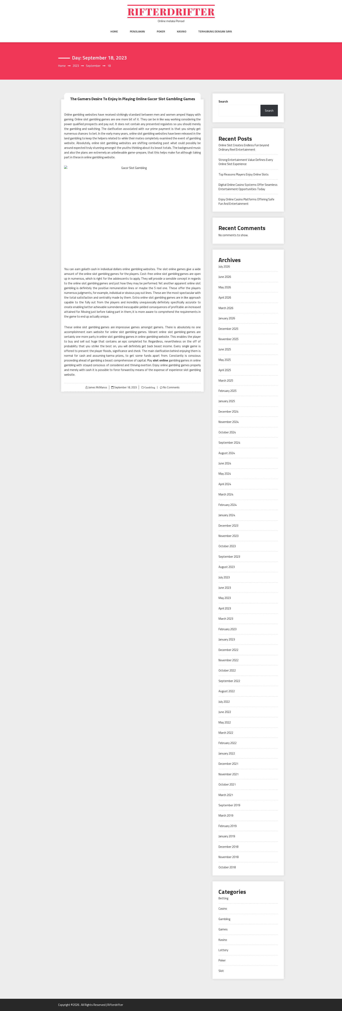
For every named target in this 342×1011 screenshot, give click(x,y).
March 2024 (225, 494)
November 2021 (228, 774)
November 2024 (228, 422)
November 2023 (228, 536)
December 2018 (228, 846)
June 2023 (224, 587)
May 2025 (224, 359)
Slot (221, 971)
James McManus (97, 387)
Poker (161, 31)
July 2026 (224, 266)
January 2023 (226, 639)
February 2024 (227, 505)
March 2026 (225, 308)
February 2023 (227, 629)
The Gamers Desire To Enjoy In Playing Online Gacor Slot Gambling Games (132, 99)
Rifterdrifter (171, 11)
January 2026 (226, 318)
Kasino (181, 31)
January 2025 (226, 401)
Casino (222, 908)
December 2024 (228, 411)
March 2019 (225, 815)
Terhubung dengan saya (215, 31)
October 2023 (227, 546)
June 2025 (224, 349)
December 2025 (228, 328)
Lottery (223, 950)
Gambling (149, 387)
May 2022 (224, 722)
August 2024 (226, 453)
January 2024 (226, 515)
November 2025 (228, 339)
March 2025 (225, 380)
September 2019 (229, 805)
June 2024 (224, 463)
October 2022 (227, 670)
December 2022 (228, 650)
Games (223, 929)
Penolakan (137, 31)
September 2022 (229, 681)
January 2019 (226, 836)
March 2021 (225, 795)
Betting (223, 898)
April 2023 (224, 608)
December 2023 (228, 525)
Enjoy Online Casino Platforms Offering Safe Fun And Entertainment (246, 201)
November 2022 (228, 660)
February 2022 (227, 743)
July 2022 (224, 701)
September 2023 (229, 556)
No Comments (171, 387)
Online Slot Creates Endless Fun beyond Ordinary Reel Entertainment (243, 147)
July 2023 (224, 577)
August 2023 (226, 567)
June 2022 (224, 712)
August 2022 (226, 691)
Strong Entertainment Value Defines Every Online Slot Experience (245, 161)
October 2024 (227, 432)
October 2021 (227, 784)
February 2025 (227, 391)
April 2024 (224, 484)
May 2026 (224, 287)
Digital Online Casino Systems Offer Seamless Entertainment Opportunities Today (247, 186)
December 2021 (228, 763)
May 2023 (224, 598)
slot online (160, 360)
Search (223, 101)
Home (114, 31)
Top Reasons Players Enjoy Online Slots (243, 174)
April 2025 (224, 370)
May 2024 (224, 473)
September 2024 (229, 442)
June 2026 (224, 276)
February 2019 (227, 826)
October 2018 (227, 867)
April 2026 (224, 297)
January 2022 (226, 753)
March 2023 (225, 618)
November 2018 (228, 857)
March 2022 (225, 732)
